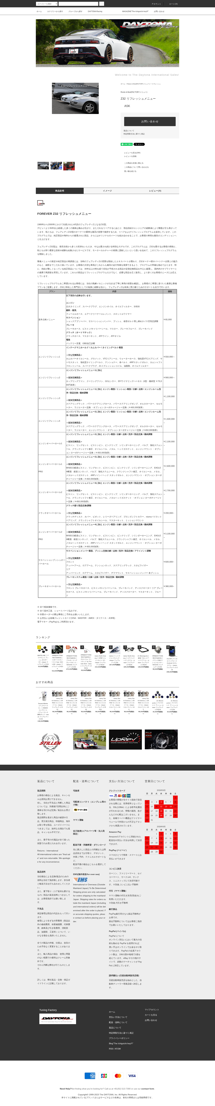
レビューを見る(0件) (132, 153)
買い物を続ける (130, 171)
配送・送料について (118, 1022)
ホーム (39, 11)
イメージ (107, 191)
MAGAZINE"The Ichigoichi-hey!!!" (135, 11)
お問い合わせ (159, 11)
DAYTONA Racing (95, 11)
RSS (111, 1049)
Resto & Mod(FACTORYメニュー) (138, 84)
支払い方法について (118, 1017)
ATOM (118, 1049)
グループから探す (75, 11)
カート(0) (173, 4)
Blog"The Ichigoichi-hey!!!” (121, 1043)
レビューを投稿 (130, 156)
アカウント (156, 4)
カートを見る (151, 1015)
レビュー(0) (155, 191)
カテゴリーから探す (55, 11)
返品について (129, 131)
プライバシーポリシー (119, 1038)
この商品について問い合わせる (136, 167)
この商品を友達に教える (133, 163)
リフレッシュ (156, 84)
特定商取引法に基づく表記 (134, 134)
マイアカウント (152, 1009)
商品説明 (59, 191)
